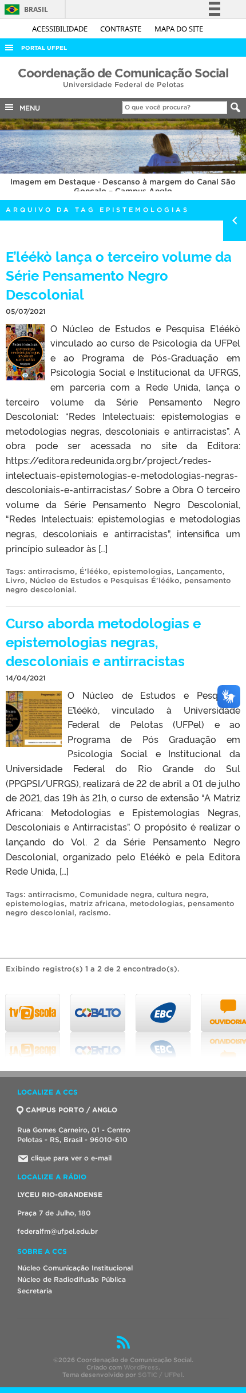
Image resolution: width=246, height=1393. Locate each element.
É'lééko (94, 571)
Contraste (121, 28)
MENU (27, 108)
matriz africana (97, 903)
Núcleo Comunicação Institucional (75, 1268)
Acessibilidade (60, 28)
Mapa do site (178, 28)
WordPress (141, 1367)
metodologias (156, 903)
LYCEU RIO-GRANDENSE (59, 1194)
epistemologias (142, 571)
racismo (94, 912)
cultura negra (182, 894)
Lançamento (199, 571)
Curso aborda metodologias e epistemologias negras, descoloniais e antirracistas (103, 641)
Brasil (24, 9)
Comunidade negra (116, 894)
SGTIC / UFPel (160, 1374)
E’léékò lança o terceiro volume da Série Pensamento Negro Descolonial (119, 274)
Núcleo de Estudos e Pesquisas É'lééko (105, 580)
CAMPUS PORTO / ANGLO (71, 1109)
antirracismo (51, 571)
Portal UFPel (44, 48)
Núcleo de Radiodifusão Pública (71, 1279)
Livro (15, 580)
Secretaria (34, 1290)
